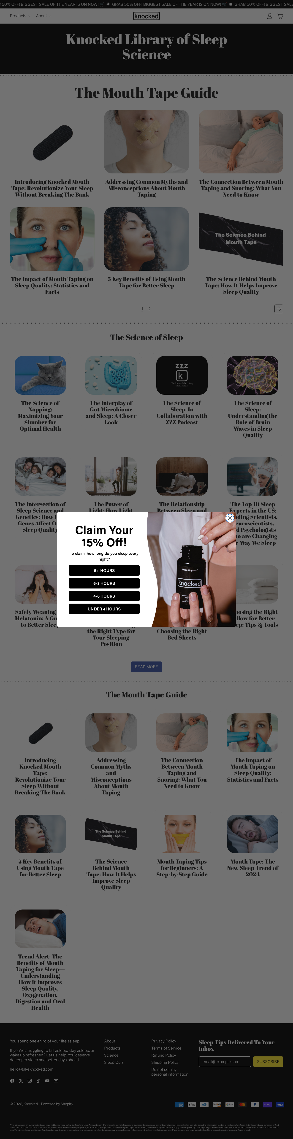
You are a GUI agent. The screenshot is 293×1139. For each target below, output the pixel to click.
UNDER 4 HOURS (104, 609)
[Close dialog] (230, 518)
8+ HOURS (104, 570)
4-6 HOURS (104, 596)
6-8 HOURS (104, 583)
